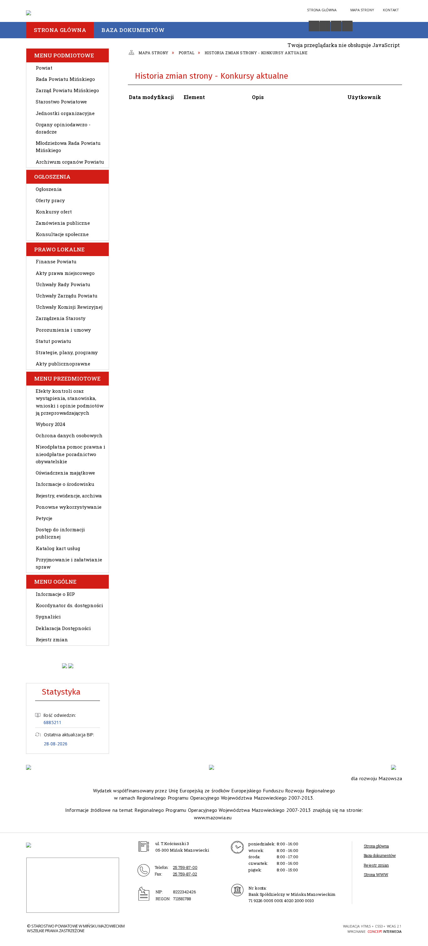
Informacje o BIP (55, 594)
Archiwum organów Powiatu (70, 162)
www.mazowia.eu (213, 817)
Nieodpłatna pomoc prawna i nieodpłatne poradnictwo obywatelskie (70, 454)
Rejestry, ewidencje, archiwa (69, 495)
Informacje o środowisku (65, 484)
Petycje (44, 518)
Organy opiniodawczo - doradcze (63, 128)
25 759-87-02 (185, 874)
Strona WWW (376, 874)
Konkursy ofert (54, 211)
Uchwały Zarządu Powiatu (66, 295)
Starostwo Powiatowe (61, 101)
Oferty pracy (50, 200)
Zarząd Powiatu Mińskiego (67, 90)
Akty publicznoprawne (63, 363)
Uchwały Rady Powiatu (63, 284)
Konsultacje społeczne (62, 234)
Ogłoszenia (49, 189)
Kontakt (391, 10)
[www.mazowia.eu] (214, 767)
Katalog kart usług (58, 548)
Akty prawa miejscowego (65, 273)
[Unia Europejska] (396, 767)
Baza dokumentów (380, 855)
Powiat (44, 68)
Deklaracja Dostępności (63, 628)
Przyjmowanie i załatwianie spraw (69, 563)
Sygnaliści (48, 616)
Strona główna (376, 846)
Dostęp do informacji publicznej (60, 533)
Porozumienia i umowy (63, 330)
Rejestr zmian (52, 639)
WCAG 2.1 (323, 928)
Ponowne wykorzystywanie (69, 507)
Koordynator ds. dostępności (69, 605)
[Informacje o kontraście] (347, 26)
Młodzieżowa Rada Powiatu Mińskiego (68, 146)
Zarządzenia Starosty (61, 318)
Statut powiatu (53, 341)
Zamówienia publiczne (63, 223)
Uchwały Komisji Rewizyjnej (69, 307)
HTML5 (293, 928)
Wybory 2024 (50, 424)
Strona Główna (321, 10)
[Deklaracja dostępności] (325, 26)
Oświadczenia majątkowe (65, 473)
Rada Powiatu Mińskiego (65, 79)
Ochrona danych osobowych (69, 435)
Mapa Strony (362, 10)
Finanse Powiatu (56, 261)
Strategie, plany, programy (67, 352)
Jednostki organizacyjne (65, 113)
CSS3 (303, 928)
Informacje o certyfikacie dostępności (233, 929)
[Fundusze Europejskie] (31, 767)
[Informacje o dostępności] (314, 26)
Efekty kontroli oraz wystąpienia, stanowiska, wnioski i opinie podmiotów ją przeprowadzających (69, 402)
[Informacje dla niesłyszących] (336, 26)
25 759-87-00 (185, 867)
